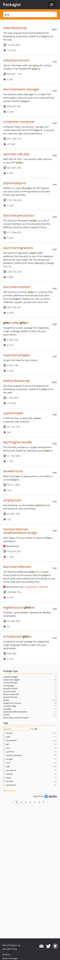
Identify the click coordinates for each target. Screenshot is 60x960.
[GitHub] (55, 946)
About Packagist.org (11, 945)
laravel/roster (13, 471)
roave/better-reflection (36, 586)
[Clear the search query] (36, 729)
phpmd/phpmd (14, 183)
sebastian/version (16, 60)
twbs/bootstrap (15, 28)
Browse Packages (10, 958)
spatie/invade (13, 413)
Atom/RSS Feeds (9, 949)
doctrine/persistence (18, 215)
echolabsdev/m (17, 636)
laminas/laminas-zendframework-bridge (20, 531)
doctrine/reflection (17, 566)
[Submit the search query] (32, 729)
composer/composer (19, 121)
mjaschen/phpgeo (16, 355)
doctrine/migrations (18, 248)
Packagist (12, 4)
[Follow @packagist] (48, 946)
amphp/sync (12, 500)
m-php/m (15, 322)
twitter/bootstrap (16, 381)
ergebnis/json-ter (19, 607)
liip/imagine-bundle (17, 442)
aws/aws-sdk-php (16, 154)
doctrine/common (16, 287)
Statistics (6, 954)
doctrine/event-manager (21, 89)
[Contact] (41, 946)
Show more (9, 790)
